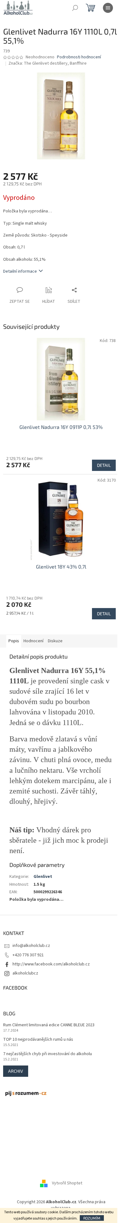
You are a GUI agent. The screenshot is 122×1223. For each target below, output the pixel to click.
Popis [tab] (13, 641)
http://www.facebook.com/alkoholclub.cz (51, 964)
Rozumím (91, 1218)
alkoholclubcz (25, 973)
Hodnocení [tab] (33, 641)
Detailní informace (20, 271)
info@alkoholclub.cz (31, 946)
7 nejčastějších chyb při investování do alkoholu (47, 1054)
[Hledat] (75, 8)
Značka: (47, 63)
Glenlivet (42, 876)
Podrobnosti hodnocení (79, 57)
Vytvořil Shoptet (67, 1183)
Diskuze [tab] (55, 641)
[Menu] (108, 8)
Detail (104, 465)
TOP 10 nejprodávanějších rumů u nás (38, 1040)
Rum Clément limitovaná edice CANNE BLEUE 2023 (48, 1025)
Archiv (15, 1071)
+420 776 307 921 (28, 955)
